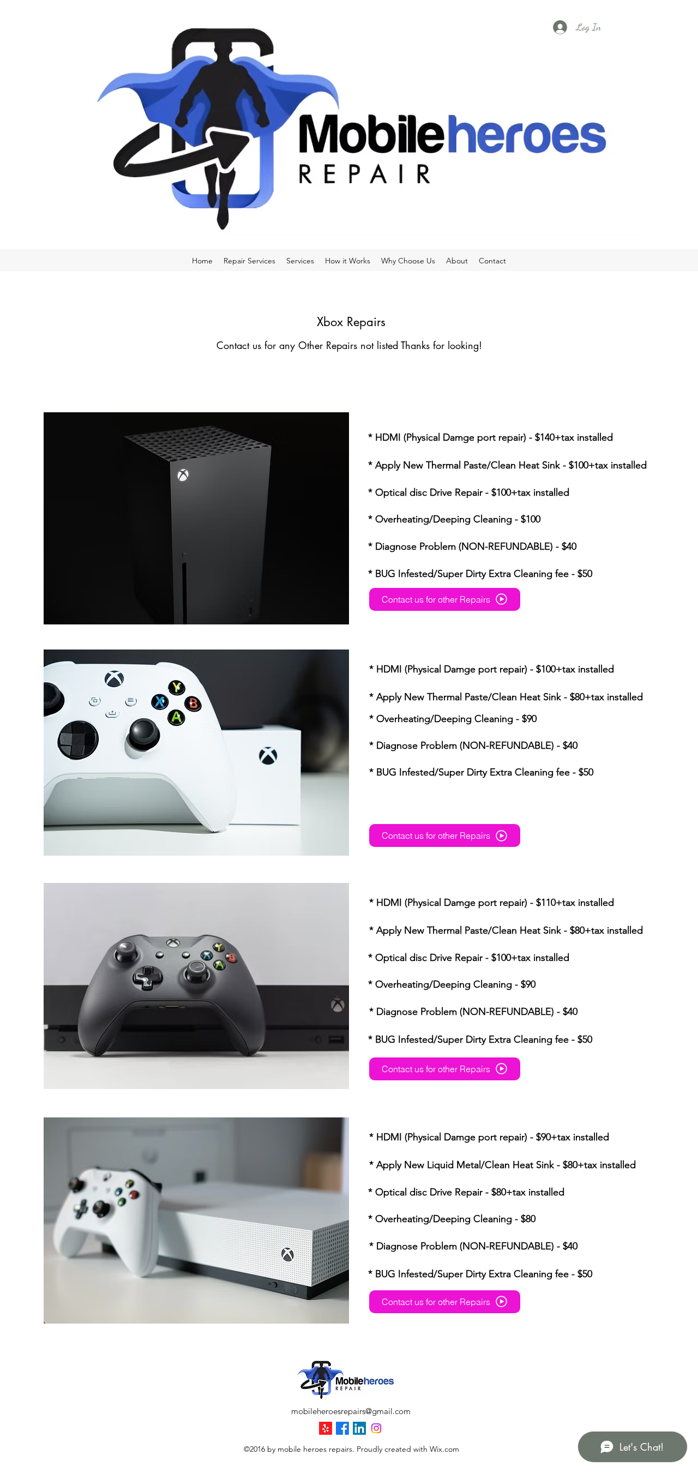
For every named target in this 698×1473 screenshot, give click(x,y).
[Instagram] (376, 1428)
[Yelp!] (325, 1428)
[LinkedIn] (359, 1428)
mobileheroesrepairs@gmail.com (351, 1411)
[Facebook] (342, 1428)
